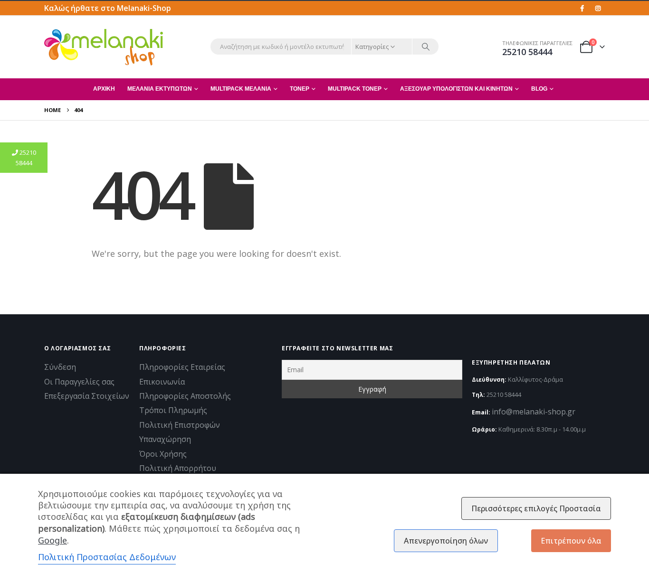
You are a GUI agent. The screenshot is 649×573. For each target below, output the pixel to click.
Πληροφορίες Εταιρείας (182, 367)
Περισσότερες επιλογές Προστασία (536, 508)
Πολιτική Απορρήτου (177, 468)
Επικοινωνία (162, 381)
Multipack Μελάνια (240, 88)
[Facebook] (582, 8)
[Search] (425, 46)
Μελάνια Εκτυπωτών (159, 88)
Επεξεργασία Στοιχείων (86, 396)
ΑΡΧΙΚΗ (104, 88)
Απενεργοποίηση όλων (446, 540)
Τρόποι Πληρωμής (173, 410)
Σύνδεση (60, 367)
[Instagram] (597, 8)
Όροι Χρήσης (163, 454)
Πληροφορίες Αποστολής (185, 396)
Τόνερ (299, 88)
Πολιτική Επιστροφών (179, 425)
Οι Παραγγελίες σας (79, 381)
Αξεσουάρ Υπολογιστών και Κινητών (456, 88)
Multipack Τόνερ (355, 88)
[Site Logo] (103, 47)
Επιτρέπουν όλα (571, 540)
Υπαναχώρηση (165, 439)
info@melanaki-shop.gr (533, 411)
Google (52, 540)
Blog (539, 88)
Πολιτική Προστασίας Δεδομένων (107, 557)
